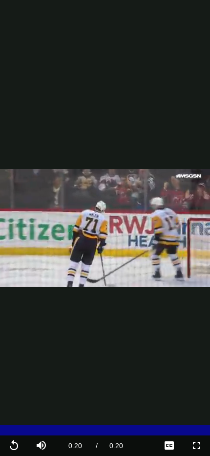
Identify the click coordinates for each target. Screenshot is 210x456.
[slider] (105, 430)
